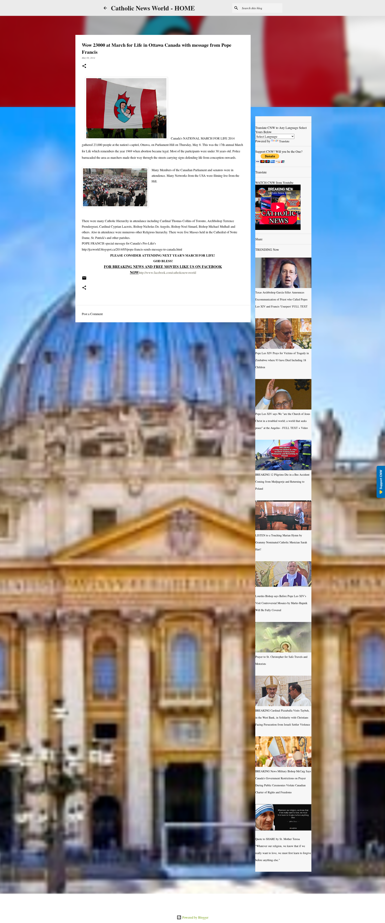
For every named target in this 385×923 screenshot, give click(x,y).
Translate (284, 141)
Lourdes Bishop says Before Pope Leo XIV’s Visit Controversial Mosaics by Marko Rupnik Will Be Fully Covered (281, 603)
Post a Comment (92, 314)
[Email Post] (84, 279)
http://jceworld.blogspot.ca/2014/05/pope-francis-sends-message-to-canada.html (132, 249)
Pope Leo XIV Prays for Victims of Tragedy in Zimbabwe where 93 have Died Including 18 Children (282, 360)
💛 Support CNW (381, 482)
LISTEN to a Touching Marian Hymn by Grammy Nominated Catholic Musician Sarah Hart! (281, 542)
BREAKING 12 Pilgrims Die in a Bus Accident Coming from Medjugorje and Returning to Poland (282, 481)
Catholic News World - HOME (153, 8)
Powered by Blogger (194, 917)
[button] (84, 66)
